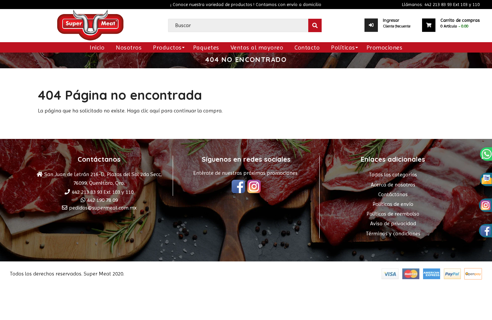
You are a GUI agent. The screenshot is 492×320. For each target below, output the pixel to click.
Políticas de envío (393, 204)
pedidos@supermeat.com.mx (103, 208)
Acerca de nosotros (393, 184)
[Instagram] (254, 187)
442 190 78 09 (102, 200)
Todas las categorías (393, 174)
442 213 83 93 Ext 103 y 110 (103, 192)
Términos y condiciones (393, 233)
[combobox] (244, 25)
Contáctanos (393, 194)
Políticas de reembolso (392, 214)
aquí (155, 110)
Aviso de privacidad (393, 223)
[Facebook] (238, 187)
